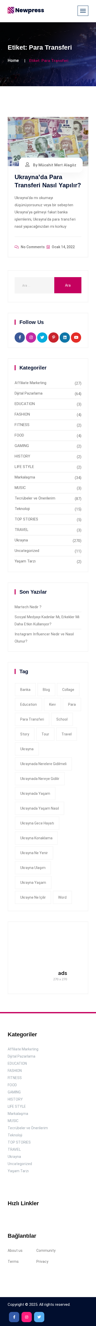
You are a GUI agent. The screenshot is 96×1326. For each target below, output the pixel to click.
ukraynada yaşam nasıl (39, 808)
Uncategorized (27, 550)
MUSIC (20, 487)
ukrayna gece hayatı (37, 823)
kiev (52, 704)
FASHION (22, 414)
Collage (68, 690)
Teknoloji (22, 508)
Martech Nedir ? (28, 607)
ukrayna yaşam (33, 883)
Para (72, 704)
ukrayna (27, 749)
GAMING (22, 445)
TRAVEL (21, 529)
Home (13, 60)
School (62, 719)
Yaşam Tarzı (25, 561)
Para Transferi (32, 719)
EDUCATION (25, 403)
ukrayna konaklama (36, 838)
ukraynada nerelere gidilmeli (43, 764)
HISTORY (22, 456)
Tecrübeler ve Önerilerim (35, 498)
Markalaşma (25, 477)
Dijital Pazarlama (28, 393)
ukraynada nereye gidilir (39, 779)
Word (62, 897)
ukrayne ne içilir (33, 897)
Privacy (42, 1261)
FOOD (19, 435)
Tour (45, 734)
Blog (46, 690)
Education (28, 704)
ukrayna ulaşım (33, 868)
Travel (66, 734)
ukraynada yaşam (35, 793)
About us (15, 1250)
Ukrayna (21, 540)
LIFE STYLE (24, 466)
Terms (13, 1261)
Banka (25, 690)
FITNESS (22, 424)
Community (46, 1250)
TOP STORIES (26, 519)
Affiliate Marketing (30, 383)
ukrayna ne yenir (34, 853)
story (24, 734)
